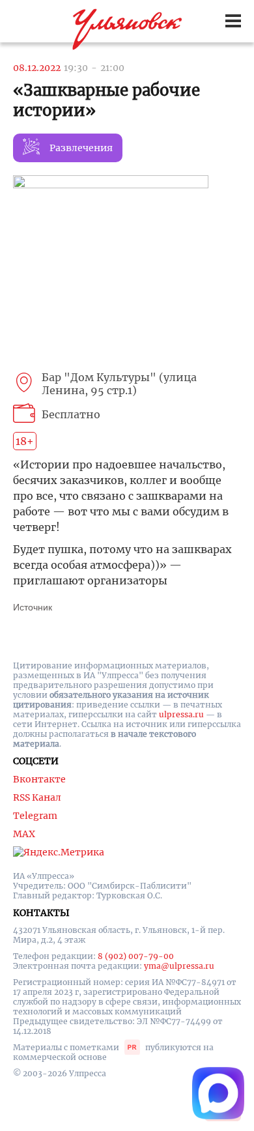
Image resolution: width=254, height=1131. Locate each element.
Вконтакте (39, 779)
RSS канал (37, 797)
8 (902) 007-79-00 (136, 956)
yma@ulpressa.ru (179, 966)
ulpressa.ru (181, 714)
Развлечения (81, 148)
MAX (24, 834)
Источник (32, 607)
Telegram (35, 816)
